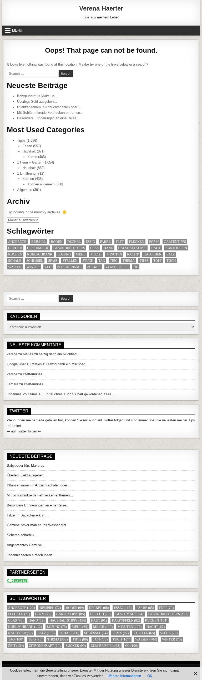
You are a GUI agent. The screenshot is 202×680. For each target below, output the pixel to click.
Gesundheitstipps (69, 248)
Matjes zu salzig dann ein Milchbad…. (52, 354)
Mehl (80, 254)
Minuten (114, 254)
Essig (90, 242)
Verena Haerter (101, 8)
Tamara (12, 384)
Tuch (171, 261)
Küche (32, 157)
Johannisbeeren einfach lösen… (31, 555)
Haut (155, 248)
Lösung (64, 254)
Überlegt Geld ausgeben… (37, 102)
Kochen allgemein (40, 184)
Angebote (17, 242)
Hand (108, 248)
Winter (33, 267)
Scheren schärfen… (22, 535)
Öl (136, 267)
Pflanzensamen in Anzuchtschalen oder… (49, 107)
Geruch (15, 248)
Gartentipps (175, 242)
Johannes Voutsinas (22, 394)
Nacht (133, 254)
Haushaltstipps (132, 248)
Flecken (136, 242)
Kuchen (15, 254)
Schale (14, 261)
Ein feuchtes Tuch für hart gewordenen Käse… (79, 394)
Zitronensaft (69, 267)
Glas (94, 248)
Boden (56, 242)
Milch (96, 254)
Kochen (28, 179)
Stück (87, 261)
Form (154, 242)
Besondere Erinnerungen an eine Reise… (48, 118)
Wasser (15, 267)
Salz (170, 254)
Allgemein (24, 190)
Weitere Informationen (124, 676)
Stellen (70, 261)
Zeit (48, 267)
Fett (120, 242)
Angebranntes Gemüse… (26, 545)
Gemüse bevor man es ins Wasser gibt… (38, 525)
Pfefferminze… (34, 374)
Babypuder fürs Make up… (37, 96)
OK (149, 676)
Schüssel (34, 261)
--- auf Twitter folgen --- (24, 431)
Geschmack (37, 248)
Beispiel (38, 242)
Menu (17, 30)
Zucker (94, 267)
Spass (53, 261)
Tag (101, 261)
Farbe (105, 242)
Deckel (74, 242)
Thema (129, 261)
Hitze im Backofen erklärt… (28, 515)
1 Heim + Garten (29, 162)
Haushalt (29, 151)
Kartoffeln (176, 248)
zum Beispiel (117, 267)
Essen (27, 146)
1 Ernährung (26, 173)
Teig (114, 261)
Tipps (21, 140)
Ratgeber (152, 254)
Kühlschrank (39, 254)
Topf (157, 261)
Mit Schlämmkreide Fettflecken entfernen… (50, 113)
